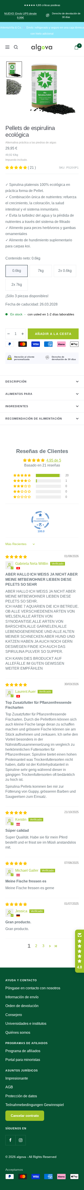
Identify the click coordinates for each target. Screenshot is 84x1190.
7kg (41, 271)
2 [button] (36, 946)
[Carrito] (76, 47)
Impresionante (16, 1078)
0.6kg (16, 271)
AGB (9, 1087)
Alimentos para (18, 394)
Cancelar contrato (25, 1115)
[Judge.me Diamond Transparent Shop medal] (40, 520)
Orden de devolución (22, 1006)
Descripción (16, 381)
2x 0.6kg (65, 271)
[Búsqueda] (16, 47)
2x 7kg (16, 284)
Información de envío (22, 997)
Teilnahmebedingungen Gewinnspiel (34, 1105)
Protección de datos (21, 1096)
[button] (14, 69)
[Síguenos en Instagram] (20, 1140)
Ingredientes (16, 406)
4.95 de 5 (53, 460)
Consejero (13, 1015)
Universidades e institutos (25, 1023)
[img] (16, 557)
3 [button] (43, 946)
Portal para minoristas (22, 1060)
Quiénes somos (17, 1032)
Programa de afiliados (22, 1051)
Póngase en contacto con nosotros (32, 988)
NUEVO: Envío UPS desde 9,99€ (20, 15)
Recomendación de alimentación (33, 418)
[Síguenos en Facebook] (10, 1140)
